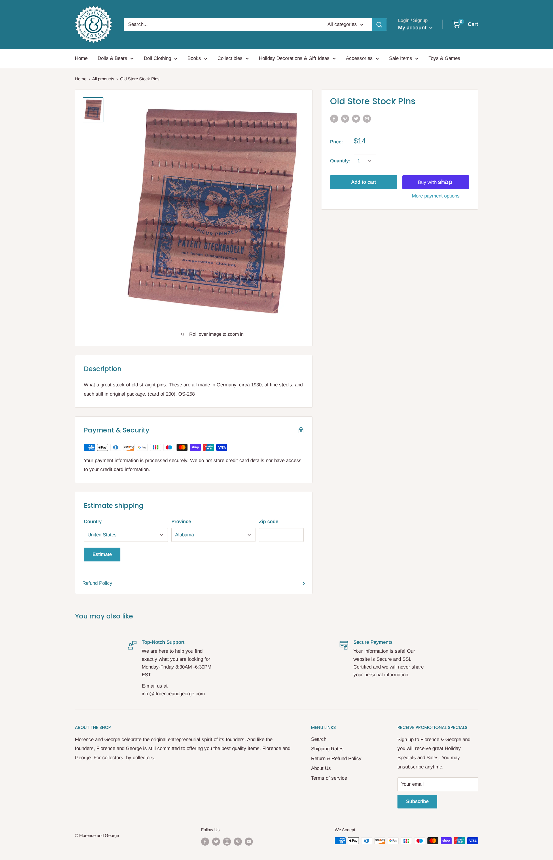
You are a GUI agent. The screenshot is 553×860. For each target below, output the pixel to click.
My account (413, 28)
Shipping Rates (327, 748)
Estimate (102, 554)
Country (93, 521)
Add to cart (363, 182)
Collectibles (230, 58)
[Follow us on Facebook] (205, 841)
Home (81, 58)
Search (318, 739)
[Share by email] (367, 118)
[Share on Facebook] (334, 118)
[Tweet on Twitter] (356, 118)
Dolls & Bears (112, 58)
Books (194, 58)
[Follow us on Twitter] (216, 841)
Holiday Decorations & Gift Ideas (294, 58)
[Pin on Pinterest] (345, 118)
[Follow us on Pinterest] (238, 841)
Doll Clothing (157, 58)
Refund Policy (97, 583)
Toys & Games (444, 58)
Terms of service (329, 778)
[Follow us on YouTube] (249, 841)
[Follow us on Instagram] (227, 841)
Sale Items (400, 58)
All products (103, 78)
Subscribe (417, 801)
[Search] (379, 24)
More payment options (436, 196)
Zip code (268, 521)
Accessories (359, 58)
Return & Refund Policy (336, 758)
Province (181, 521)
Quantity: (340, 161)
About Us (321, 768)
